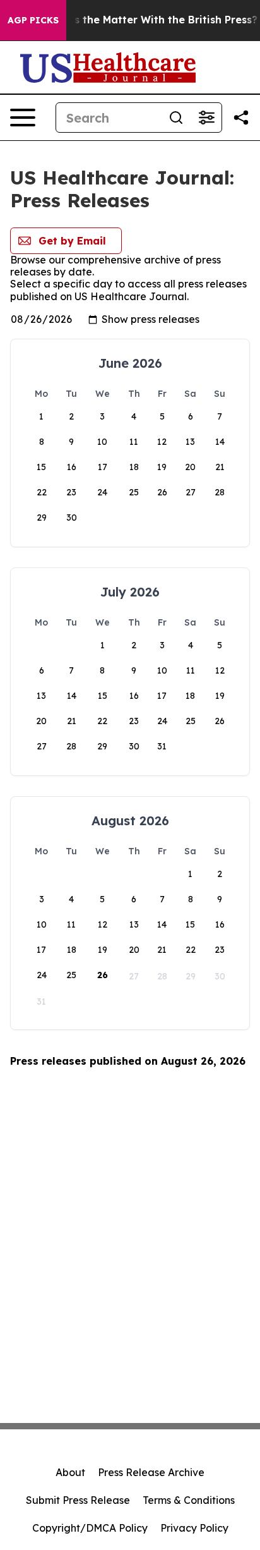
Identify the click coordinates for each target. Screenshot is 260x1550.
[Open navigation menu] (22, 117)
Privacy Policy (194, 1528)
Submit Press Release (78, 1500)
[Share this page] (241, 117)
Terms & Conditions (189, 1500)
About (70, 1472)
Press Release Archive (151, 1472)
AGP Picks (33, 20)
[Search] (176, 117)
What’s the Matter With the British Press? (150, 20)
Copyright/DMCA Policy (90, 1528)
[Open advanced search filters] (206, 117)
